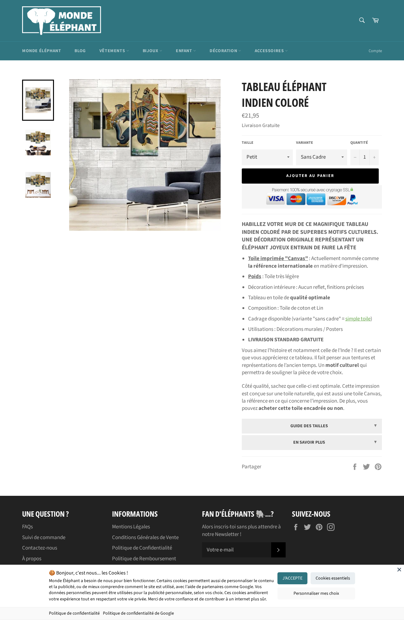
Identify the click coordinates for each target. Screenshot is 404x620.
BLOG (80, 51)
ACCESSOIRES (270, 51)
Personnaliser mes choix (316, 593)
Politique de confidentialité (74, 613)
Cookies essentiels (333, 578)
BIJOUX (151, 51)
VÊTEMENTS (112, 51)
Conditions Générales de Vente (145, 537)
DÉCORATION (224, 51)
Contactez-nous (39, 548)
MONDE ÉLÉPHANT (41, 51)
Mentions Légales (131, 527)
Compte (375, 51)
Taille (247, 142)
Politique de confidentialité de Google (138, 613)
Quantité (359, 142)
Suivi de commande (43, 537)
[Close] (399, 569)
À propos (31, 558)
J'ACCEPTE (292, 578)
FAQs (27, 527)
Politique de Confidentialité (142, 548)
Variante (304, 142)
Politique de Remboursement (144, 558)
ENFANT (184, 51)
